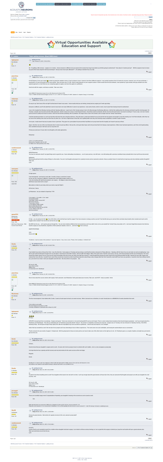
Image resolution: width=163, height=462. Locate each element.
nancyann (15, 169)
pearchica (15, 76)
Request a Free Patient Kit (62, 4)
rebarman (15, 99)
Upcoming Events (77, 4)
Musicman (15, 293)
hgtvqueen (15, 60)
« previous (147, 51)
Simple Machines (88, 458)
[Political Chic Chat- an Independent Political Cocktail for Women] (12, 93)
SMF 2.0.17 (75, 458)
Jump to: (134, 447)
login (23, 14)
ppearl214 (15, 214)
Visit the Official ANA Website (45, 4)
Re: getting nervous (37, 75)
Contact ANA (101, 4)
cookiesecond (16, 148)
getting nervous (36, 59)
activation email (22, 15)
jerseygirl (15, 390)
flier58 (14, 410)
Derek (13, 339)
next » (151, 51)
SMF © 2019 (81, 458)
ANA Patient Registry (90, 4)
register (27, 14)
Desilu (14, 244)
